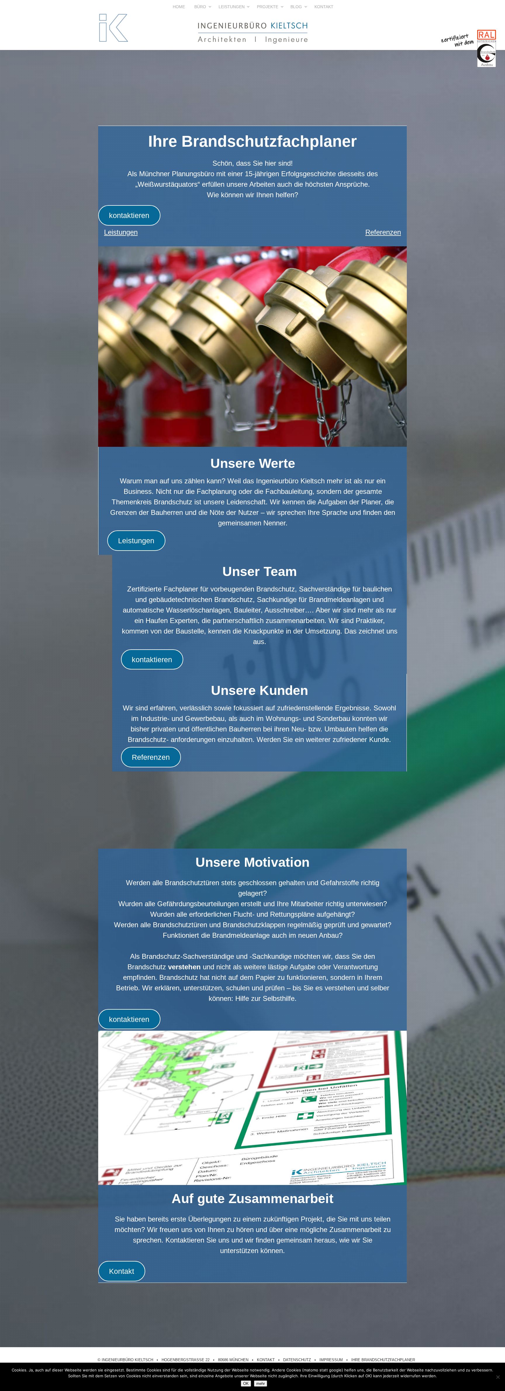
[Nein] (498, 1377)
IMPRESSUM (331, 1360)
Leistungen (121, 232)
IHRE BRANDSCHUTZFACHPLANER (383, 1360)
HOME (179, 6)
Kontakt (121, 1271)
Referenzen (383, 232)
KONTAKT (323, 6)
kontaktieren (129, 215)
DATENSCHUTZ (297, 1360)
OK (246, 1383)
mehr (260, 1383)
